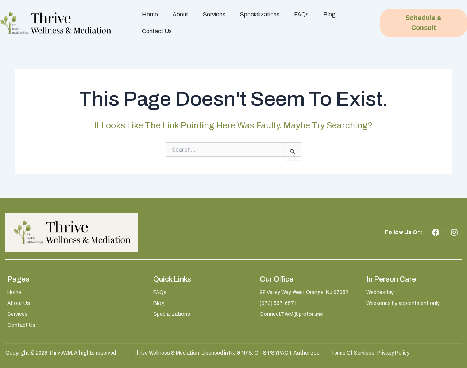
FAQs (301, 14)
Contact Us (157, 31)
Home (150, 14)
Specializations (259, 14)
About (180, 14)
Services (214, 14)
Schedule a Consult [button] (423, 22)
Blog (329, 14)
